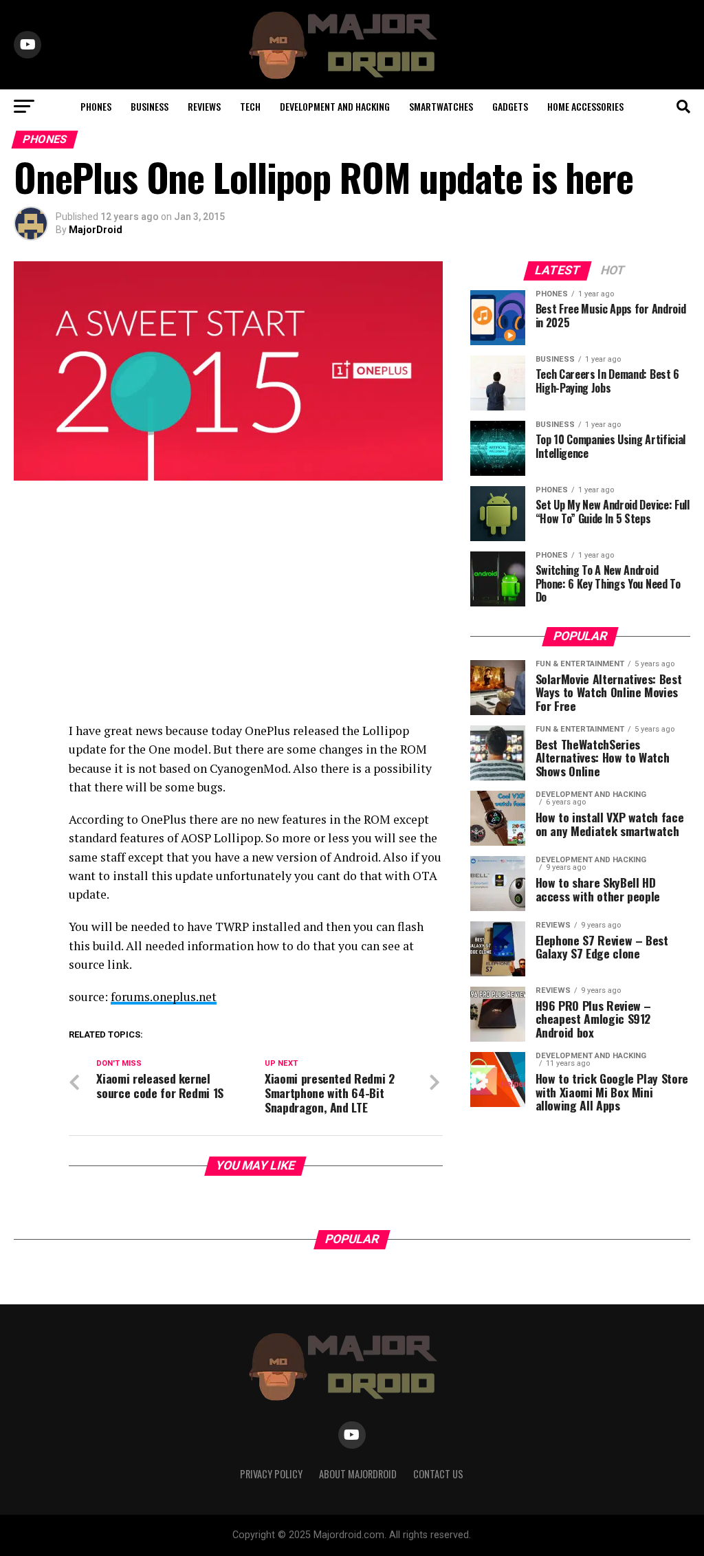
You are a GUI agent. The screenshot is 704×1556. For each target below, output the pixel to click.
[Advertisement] (228, 604)
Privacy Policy (271, 1474)
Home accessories (585, 106)
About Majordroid (358, 1474)
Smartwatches (441, 106)
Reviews (204, 106)
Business (149, 106)
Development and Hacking (335, 106)
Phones (95, 106)
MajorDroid (95, 229)
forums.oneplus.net (164, 997)
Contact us (438, 1474)
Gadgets (510, 106)
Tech (250, 106)
